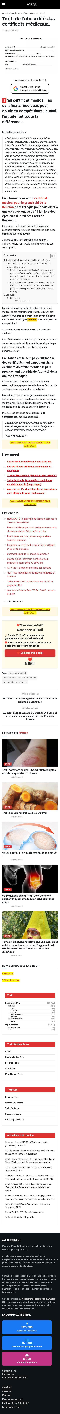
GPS (9, 1030)
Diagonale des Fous (14, 1057)
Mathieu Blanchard (14, 1102)
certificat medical (17, 673)
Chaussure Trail (14, 1028)
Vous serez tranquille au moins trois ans (29, 462)
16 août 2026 (18, 817)
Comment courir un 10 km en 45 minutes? (28, 554)
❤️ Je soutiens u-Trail (30, 653)
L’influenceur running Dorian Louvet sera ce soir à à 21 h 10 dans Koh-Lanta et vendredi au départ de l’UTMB (29, 1177)
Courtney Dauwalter (14, 1119)
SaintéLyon (10, 1068)
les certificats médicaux (15, 682)
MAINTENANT (30, 444)
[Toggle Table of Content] (51, 255)
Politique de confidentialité (15, 1403)
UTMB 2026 (7, 973)
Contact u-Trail (9, 1370)
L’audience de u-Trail (12, 1399)
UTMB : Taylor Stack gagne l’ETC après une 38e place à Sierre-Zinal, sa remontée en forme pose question (29, 1161)
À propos (6, 1391)
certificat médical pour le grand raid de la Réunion (24, 202)
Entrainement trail (11, 1407)
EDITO (13, 1009)
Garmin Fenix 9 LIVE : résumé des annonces (24, 1212)
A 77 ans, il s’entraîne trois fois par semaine (29, 568)
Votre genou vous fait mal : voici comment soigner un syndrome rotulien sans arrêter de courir (28, 899)
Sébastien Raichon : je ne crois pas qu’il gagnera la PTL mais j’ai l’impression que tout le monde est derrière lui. (29, 1197)
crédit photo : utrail (27, 301)
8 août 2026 (17, 956)
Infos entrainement (30, 13)
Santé (42, 13)
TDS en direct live (10, 980)
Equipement (11, 1025)
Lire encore (15, 298)
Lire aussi (10, 294)
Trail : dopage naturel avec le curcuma (24, 813)
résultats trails (17, 1014)
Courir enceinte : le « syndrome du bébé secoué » (29, 854)
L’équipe (6, 1395)
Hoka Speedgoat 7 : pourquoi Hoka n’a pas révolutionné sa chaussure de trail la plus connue (30, 1152)
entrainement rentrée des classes (20, 677)
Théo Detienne (12, 1108)
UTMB (8, 1051)
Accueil (5, 13)
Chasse (13, 1012)
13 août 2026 (18, 860)
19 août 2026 (18, 777)
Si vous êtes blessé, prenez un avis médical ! (32, 475)
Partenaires (8, 1374)
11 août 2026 (18, 906)
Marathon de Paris (14, 1074)
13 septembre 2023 (10, 30)
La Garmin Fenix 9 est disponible (19, 1217)
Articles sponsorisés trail (14, 1377)
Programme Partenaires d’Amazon (38, 1298)
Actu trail (6, 1387)
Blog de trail (15, 13)
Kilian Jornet (11, 1097)
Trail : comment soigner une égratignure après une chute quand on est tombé (29, 771)
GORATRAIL (14, 1011)
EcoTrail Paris (12, 1062)
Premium (14, 1016)
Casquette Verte (13, 1114)
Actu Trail (11, 1006)
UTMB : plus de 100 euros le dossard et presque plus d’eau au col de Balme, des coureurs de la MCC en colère (28, 1187)
